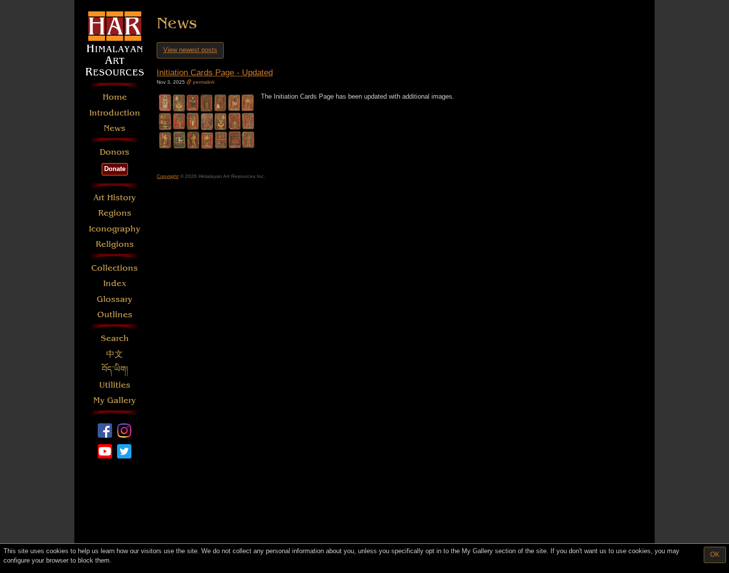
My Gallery (114, 400)
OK (715, 554)
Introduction (114, 112)
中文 (114, 354)
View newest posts (190, 50)
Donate (114, 168)
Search (115, 338)
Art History (114, 197)
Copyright (168, 176)
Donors (114, 152)
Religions (115, 244)
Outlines (114, 314)
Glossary (114, 299)
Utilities (114, 385)
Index (114, 283)
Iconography (114, 228)
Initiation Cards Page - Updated (215, 72)
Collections (114, 268)
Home (115, 97)
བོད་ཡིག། (115, 369)
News (114, 128)
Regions (114, 213)
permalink (203, 82)
